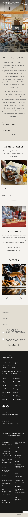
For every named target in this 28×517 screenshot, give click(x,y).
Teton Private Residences (18, 500)
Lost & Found (17, 396)
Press (4, 396)
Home (3, 421)
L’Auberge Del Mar (6, 451)
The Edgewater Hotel (20, 482)
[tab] (11, 298)
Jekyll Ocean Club (6, 506)
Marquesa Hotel (5, 485)
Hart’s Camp (18, 464)
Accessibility (17, 378)
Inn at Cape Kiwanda (19, 469)
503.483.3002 (6, 130)
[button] (21, 515)
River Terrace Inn (6, 453)
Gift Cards (5, 389)
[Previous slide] (6, 200)
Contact (4, 378)
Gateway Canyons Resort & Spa (6, 471)
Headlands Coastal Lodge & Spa (19, 467)
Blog (3, 382)
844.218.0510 (17, 371)
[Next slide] (22, 200)
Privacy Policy (17, 382)
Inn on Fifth (4, 478)
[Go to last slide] (7, 298)
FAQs (4, 385)
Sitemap (15, 389)
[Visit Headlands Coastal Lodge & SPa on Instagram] (7, 406)
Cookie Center (17, 385)
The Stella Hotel (18, 476)
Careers (4, 399)
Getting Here (6, 392)
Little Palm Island (6, 483)
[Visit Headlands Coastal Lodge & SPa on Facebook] (3, 406)
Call (7, 515)
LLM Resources (17, 399)
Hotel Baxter (18, 457)
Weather (15, 392)
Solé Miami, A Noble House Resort (6, 495)
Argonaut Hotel (5, 442)
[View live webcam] (22, 3)
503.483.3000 (14, 374)
